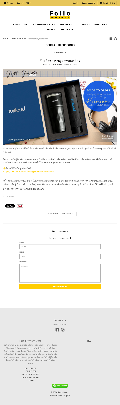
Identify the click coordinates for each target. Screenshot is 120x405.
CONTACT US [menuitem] (66, 29)
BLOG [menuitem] (50, 29)
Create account (88, 3)
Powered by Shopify (60, 395)
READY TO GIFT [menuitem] (21, 24)
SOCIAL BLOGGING (18, 39)
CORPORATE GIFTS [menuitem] (43, 24)
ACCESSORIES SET (30, 374)
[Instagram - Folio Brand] (115, 38)
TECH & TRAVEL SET (30, 377)
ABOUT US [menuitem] (99, 24)
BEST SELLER (30, 368)
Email (21, 252)
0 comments (8, 196)
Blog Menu (59, 53)
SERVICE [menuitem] (83, 24)
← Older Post (51, 214)
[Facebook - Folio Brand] (110, 38)
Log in (75, 3)
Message (23, 262)
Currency (20, 3)
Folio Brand (63, 392)
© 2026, (54, 392)
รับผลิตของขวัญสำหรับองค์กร (60, 61)
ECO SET (30, 380)
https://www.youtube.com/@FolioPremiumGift (28, 171)
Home (5, 39)
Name (21, 242)
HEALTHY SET (30, 371)
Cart (109, 3)
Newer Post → (68, 214)
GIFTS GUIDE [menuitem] (66, 24)
